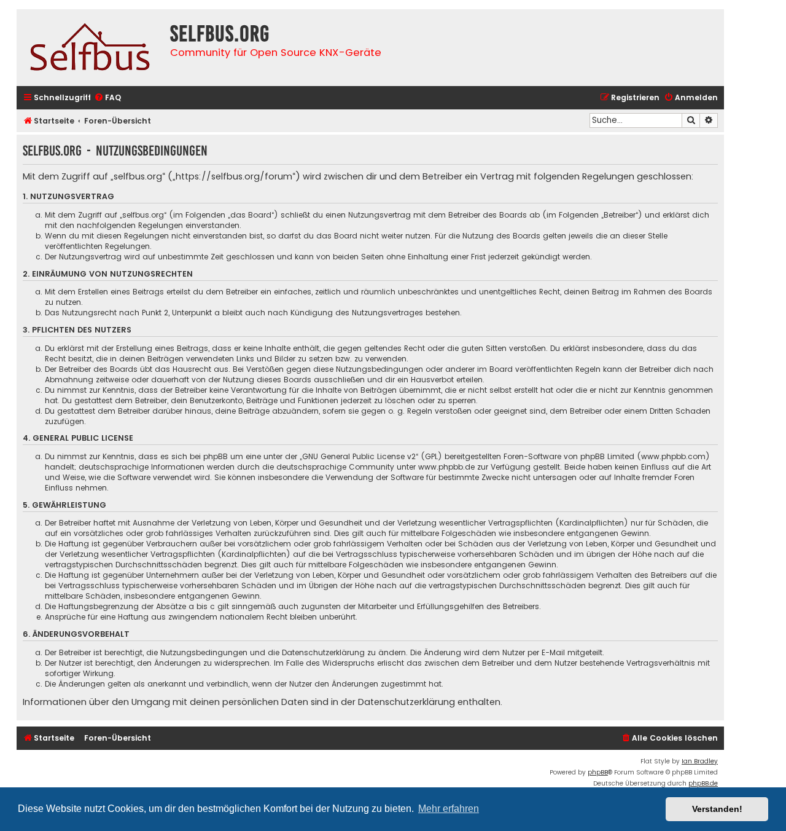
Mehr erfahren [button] (448, 808)
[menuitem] (107, 98)
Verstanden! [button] (717, 809)
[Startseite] (90, 47)
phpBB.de (703, 783)
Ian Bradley (700, 761)
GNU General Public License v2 (359, 456)
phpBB (598, 772)
